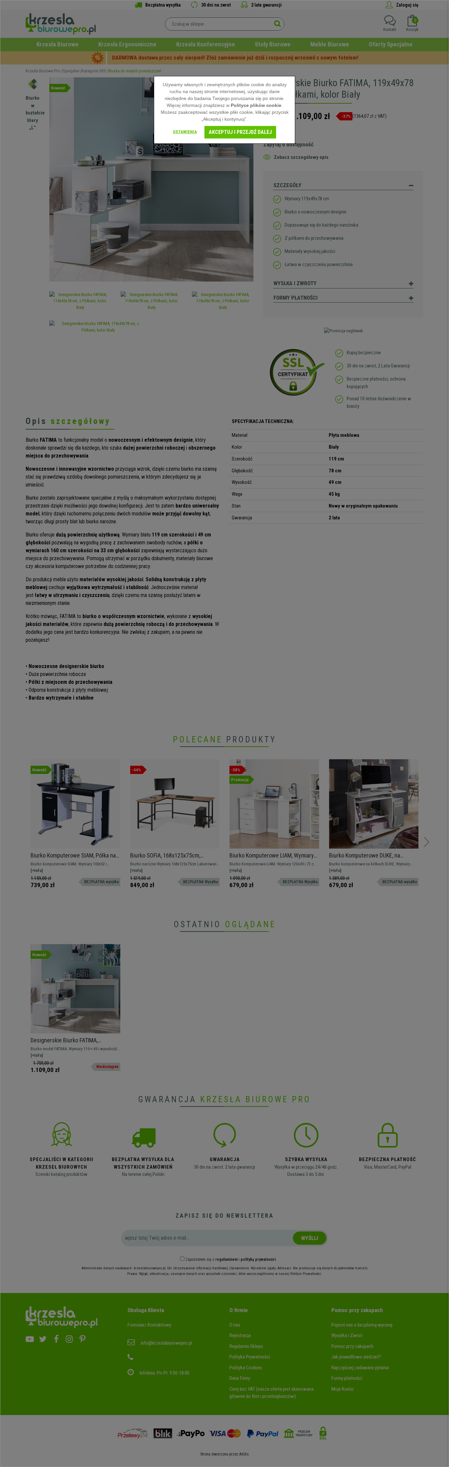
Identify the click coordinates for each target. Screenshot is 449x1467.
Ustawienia (185, 131)
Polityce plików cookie (256, 105)
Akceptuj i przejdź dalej (240, 132)
